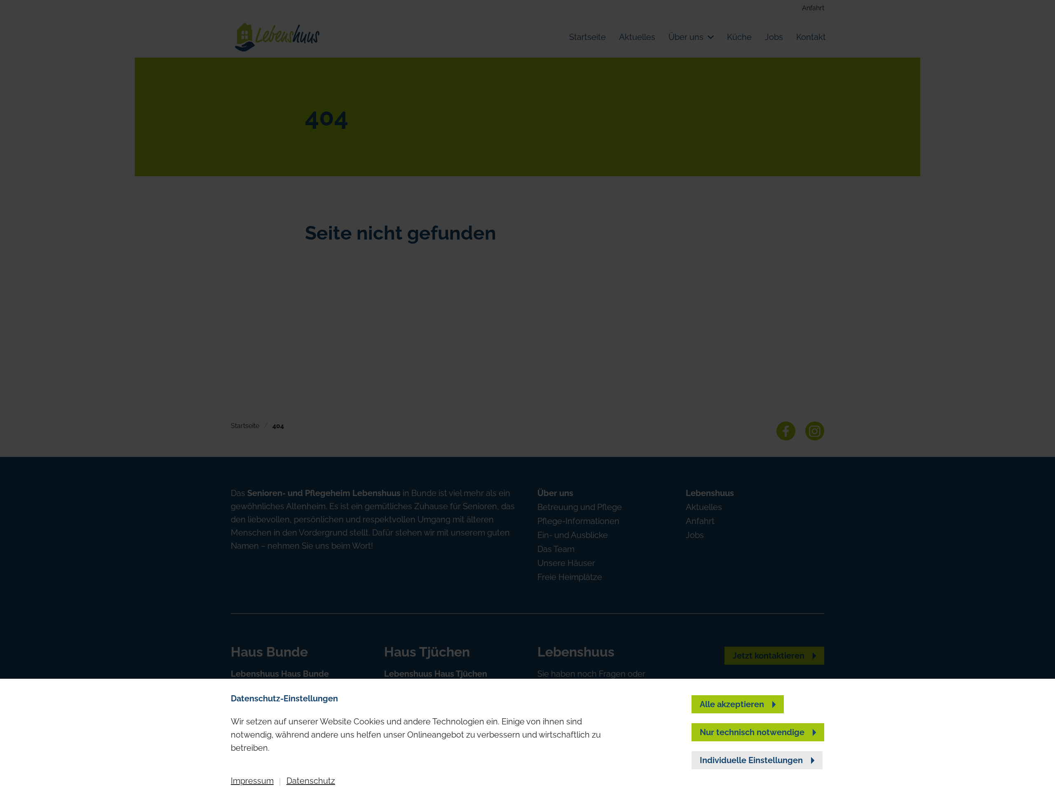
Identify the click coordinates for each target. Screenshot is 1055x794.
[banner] (527, 397)
